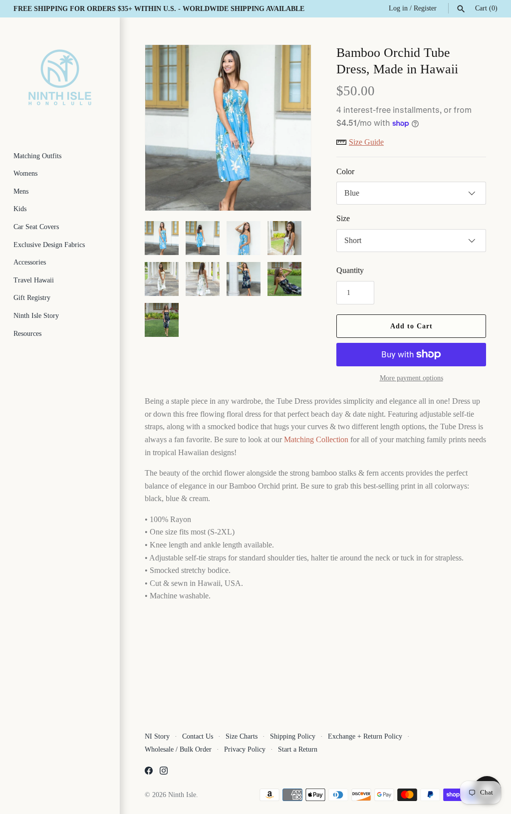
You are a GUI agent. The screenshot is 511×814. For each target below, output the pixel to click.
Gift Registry (31, 297)
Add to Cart (411, 326)
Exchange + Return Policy (365, 736)
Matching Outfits (37, 156)
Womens (25, 173)
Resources (27, 333)
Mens (20, 191)
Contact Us (197, 736)
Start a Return (297, 749)
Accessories (29, 262)
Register (425, 8)
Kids (19, 209)
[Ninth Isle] (60, 77)
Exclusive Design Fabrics (49, 245)
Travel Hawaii (33, 280)
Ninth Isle (182, 795)
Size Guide (366, 142)
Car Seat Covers (36, 227)
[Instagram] (164, 772)
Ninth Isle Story (36, 315)
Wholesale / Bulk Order (178, 749)
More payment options (411, 378)
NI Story (157, 736)
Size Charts (241, 736)
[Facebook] (149, 772)
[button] (290, 128)
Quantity (350, 270)
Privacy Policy (244, 749)
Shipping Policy (292, 736)
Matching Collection (316, 439)
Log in (398, 8)
